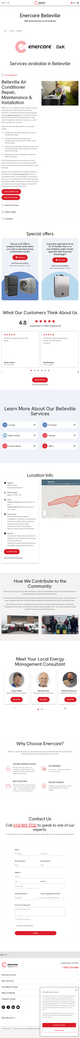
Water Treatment (27, 545)
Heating (22, 543)
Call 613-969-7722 (11, 191)
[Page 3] (38, 370)
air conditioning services (11, 115)
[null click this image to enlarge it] (20, 624)
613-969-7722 (17, 495)
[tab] (38, 709)
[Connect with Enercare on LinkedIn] (13, 1007)
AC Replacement (20, 536)
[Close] (76, 990)
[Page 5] (45, 370)
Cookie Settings (59, 1030)
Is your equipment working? (50, 894)
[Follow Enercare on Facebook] (8, 1007)
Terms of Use (23, 1028)
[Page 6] (48, 370)
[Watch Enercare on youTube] (18, 1007)
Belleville (19, 31)
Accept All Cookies (59, 1025)
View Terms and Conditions (20, 263)
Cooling (16, 543)
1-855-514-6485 (70, 967)
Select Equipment (21, 894)
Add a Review (40, 380)
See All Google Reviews (40, 384)
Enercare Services (9, 975)
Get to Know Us (8, 981)
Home (5, 31)
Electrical (29, 543)
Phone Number (20, 861)
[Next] (65, 708)
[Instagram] (3, 1007)
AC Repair (10, 536)
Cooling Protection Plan (20, 174)
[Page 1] (31, 370)
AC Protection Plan (23, 538)
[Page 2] (34, 370)
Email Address (45, 861)
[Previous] (15, 708)
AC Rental (30, 536)
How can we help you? (22, 905)
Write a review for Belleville (13, 558)
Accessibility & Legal (10, 987)
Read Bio (16, 699)
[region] (40, 349)
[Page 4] (41, 370)
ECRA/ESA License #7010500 (35, 1028)
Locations (11, 31)
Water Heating (16, 545)
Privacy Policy (16, 1028)
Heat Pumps (14, 541)
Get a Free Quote (11, 197)
